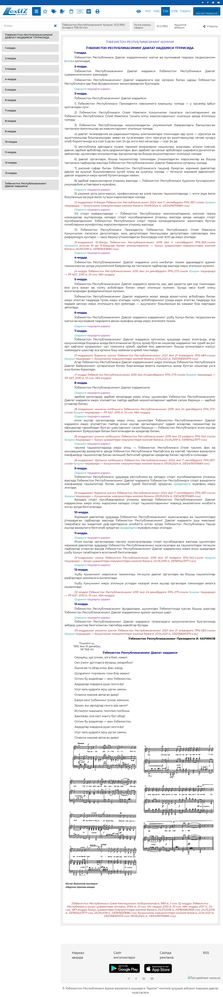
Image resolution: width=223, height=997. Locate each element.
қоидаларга (183, 484)
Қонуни (210, 202)
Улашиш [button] (212, 26)
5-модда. (10, 89)
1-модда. (10, 48)
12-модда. (11, 162)
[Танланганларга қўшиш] (45, 11)
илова (70, 61)
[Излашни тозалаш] (55, 26)
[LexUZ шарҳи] (62, 11)
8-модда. (10, 120)
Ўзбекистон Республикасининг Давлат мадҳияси (25, 185)
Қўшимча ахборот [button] (180, 26)
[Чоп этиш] (97, 11)
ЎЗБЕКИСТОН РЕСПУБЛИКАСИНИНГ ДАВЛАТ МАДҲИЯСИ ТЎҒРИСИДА (29, 36)
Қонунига (71, 245)
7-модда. (10, 110)
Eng (157, 11)
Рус (148, 11)
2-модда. (10, 58)
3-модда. (10, 68)
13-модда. (11, 173)
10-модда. (11, 141)
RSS (206, 953)
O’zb (174, 11)
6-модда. (10, 100)
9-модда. (10, 131)
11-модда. (11, 152)
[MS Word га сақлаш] (88, 11)
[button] (30, 36)
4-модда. (11, 79)
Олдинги (80, 89)
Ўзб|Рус (185, 11)
